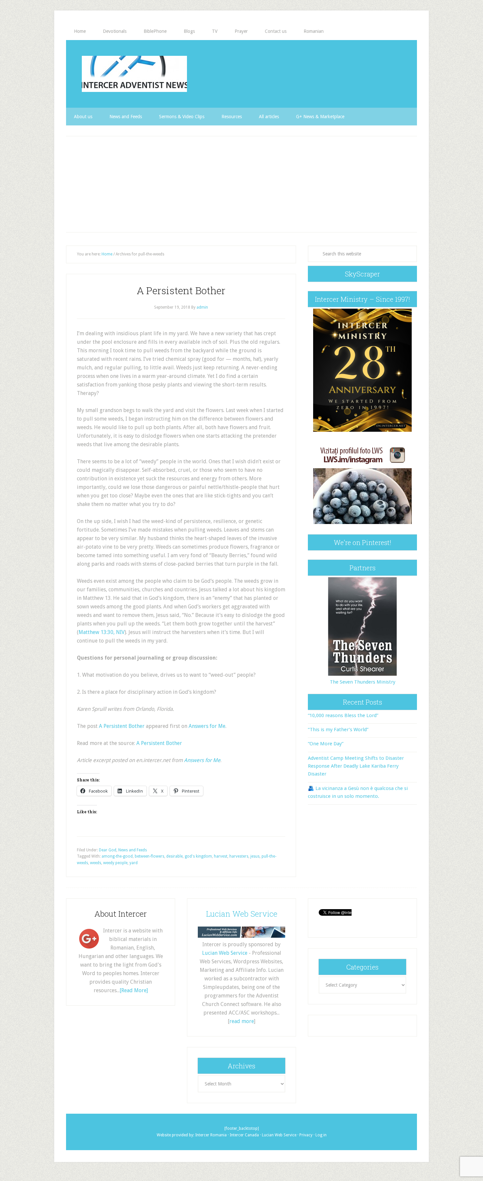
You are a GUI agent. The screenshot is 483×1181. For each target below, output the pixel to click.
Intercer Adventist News (134, 74)
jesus (255, 856)
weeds (95, 863)
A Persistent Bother (181, 290)
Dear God (107, 850)
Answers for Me (207, 726)
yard (133, 863)
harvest (220, 856)
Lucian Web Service (241, 913)
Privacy (305, 1135)
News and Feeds (132, 850)
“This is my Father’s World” (338, 730)
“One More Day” (325, 744)
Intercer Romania (211, 1135)
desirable (174, 856)
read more (241, 1021)
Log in (321, 1135)
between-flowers (149, 856)
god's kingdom (198, 856)
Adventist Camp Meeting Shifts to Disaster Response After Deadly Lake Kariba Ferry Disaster (356, 766)
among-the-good (117, 856)
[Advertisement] (241, 184)
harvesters (238, 856)
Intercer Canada (244, 1135)
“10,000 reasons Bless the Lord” (343, 715)
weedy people (115, 863)
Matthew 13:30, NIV (102, 632)
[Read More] (134, 990)
